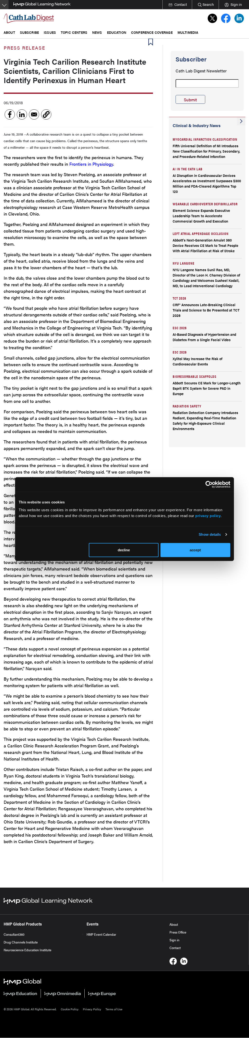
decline (124, 550)
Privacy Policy (92, 1009)
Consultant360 (14, 934)
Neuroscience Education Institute (27, 949)
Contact (175, 947)
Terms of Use (114, 1009)
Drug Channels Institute (21, 942)
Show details (210, 534)
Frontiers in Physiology (91, 164)
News (97, 32)
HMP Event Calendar (101, 934)
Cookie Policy (70, 1009)
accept (195, 550)
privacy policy (208, 515)
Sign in (174, 939)
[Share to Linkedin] (22, 114)
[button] (46, 114)
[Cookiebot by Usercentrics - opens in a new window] (209, 484)
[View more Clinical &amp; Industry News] (241, 121)
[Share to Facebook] (10, 114)
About (173, 924)
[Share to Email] (34, 114)
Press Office (177, 932)
